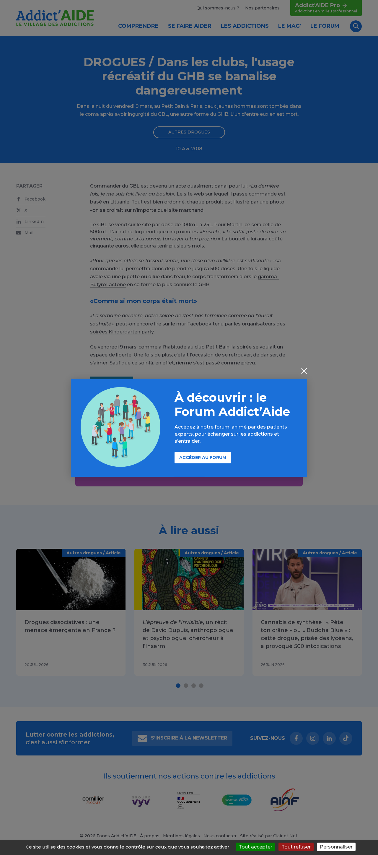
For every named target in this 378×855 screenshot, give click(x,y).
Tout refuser (296, 847)
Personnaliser (336, 847)
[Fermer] (304, 371)
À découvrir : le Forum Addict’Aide (232, 404)
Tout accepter (255, 847)
